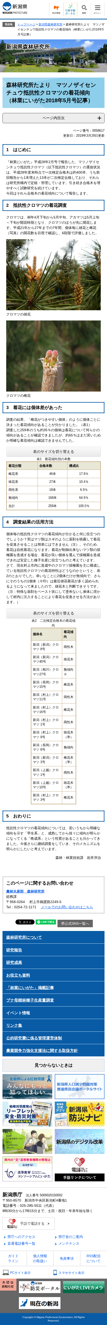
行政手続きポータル (70, 9)
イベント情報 (18, 1013)
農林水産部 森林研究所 (25, 891)
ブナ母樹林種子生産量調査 (30, 1000)
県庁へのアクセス (21, 1237)
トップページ (26, 24)
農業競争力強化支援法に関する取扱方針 (42, 1050)
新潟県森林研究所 (50, 24)
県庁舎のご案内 (70, 1237)
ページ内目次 (53, 118)
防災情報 (56, 9)
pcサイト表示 (20, 1273)
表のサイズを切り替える (53, 451)
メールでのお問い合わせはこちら (67, 907)
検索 (84, 9)
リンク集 (14, 1025)
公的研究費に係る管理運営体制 (34, 1038)
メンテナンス (68, 1243)
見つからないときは (54, 1065)
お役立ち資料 (18, 975)
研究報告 (14, 950)
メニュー (98, 9)
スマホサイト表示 (71, 1273)
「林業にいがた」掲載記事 (30, 988)
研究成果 (14, 962)
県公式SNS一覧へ (75, 923)
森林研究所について (24, 937)
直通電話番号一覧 (21, 1243)
